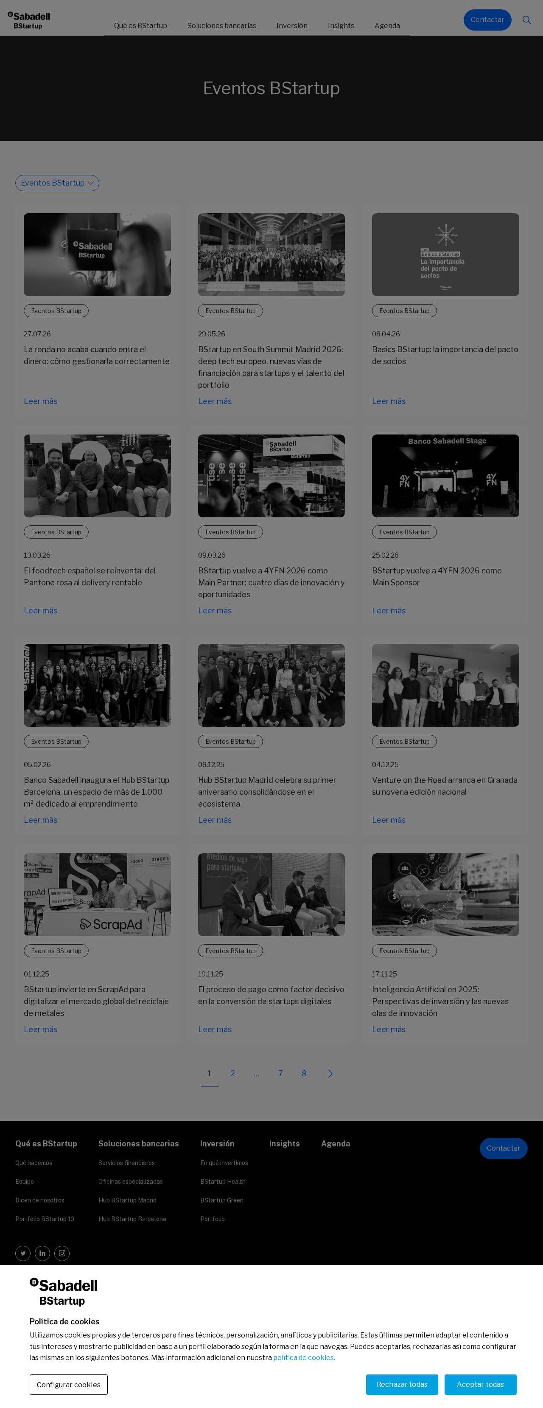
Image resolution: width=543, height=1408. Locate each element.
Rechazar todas (402, 1384)
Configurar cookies (69, 1384)
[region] (271, 1336)
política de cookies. (304, 1358)
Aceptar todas (480, 1384)
